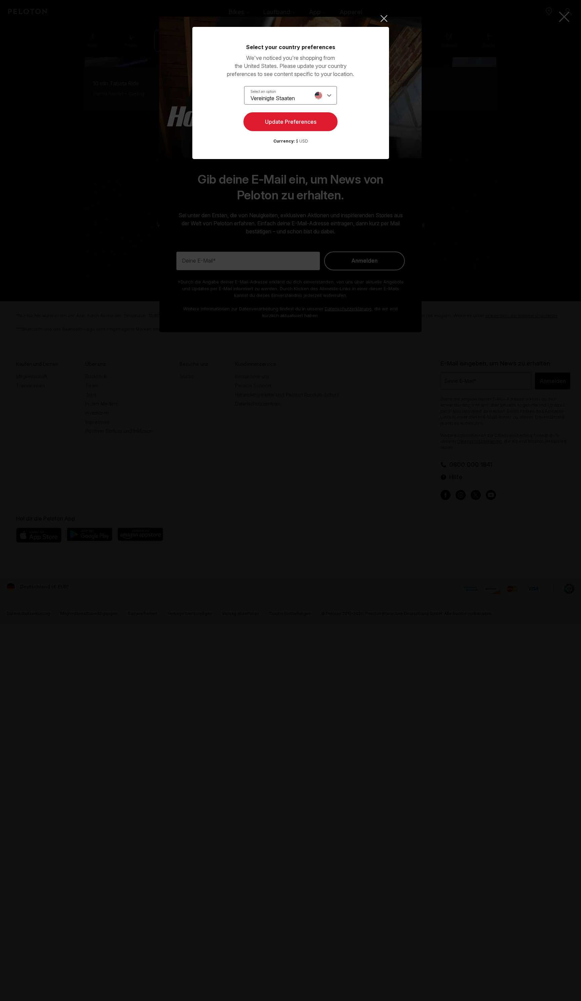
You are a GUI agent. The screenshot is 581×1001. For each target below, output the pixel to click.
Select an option (263, 91)
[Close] (290, 18)
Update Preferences (290, 121)
